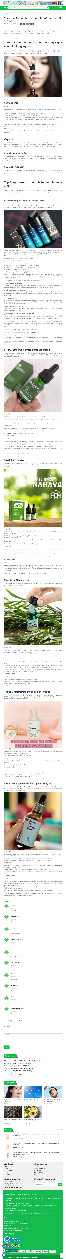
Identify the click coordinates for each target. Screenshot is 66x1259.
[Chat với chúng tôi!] (4, 1255)
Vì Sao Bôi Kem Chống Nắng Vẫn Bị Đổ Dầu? (16, 1071)
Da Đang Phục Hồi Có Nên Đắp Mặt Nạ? (14, 1066)
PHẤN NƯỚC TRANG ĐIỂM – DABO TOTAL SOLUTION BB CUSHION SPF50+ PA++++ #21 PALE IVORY (36, 1144)
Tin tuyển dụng (8, 1174)
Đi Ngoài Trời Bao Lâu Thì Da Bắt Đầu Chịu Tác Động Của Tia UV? (52, 1100)
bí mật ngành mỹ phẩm (10, 1223)
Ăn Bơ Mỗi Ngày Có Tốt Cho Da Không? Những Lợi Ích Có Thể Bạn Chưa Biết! (33, 1120)
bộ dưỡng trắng (8, 1226)
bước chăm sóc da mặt (10, 1228)
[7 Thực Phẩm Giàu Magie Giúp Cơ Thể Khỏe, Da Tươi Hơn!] (13, 1112)
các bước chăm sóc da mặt (24, 1228)
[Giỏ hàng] (59, 8)
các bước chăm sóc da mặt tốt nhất (13, 1230)
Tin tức (6, 1172)
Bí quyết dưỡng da (22, 1223)
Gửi (7, 1047)
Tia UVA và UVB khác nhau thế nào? (32, 1099)
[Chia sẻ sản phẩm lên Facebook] (32, 24)
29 (20, 1020)
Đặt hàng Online (9, 1182)
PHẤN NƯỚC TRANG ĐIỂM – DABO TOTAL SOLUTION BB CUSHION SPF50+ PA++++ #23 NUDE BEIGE (36, 1134)
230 (20, 1074)
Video (6, 1168)
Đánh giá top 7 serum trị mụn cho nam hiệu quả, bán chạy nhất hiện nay (32, 19)
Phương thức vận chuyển (11, 1184)
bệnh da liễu (21, 1221)
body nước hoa (17, 1226)
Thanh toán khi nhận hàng (11, 1185)
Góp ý (36, 1174)
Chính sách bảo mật (40, 1167)
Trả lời (13, 905)
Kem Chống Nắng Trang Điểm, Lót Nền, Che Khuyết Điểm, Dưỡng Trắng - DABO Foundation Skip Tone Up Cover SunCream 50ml (36, 1153)
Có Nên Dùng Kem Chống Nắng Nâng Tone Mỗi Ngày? (12, 1100)
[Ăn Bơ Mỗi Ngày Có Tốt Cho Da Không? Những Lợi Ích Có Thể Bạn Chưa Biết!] (33, 1112)
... (17, 1020)
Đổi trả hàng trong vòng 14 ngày (13, 1187)
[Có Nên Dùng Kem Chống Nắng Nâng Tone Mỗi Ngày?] (13, 1092)
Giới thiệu (7, 1167)
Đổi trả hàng (38, 1170)
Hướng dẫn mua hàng (40, 1168)
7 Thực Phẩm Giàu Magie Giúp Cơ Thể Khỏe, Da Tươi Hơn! (12, 1120)
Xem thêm (59, 1129)
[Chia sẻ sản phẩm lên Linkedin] (21, 24)
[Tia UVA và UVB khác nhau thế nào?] (33, 1092)
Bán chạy (8, 1130)
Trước (8, 1020)
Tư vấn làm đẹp (9, 1170)
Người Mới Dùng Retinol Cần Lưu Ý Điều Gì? (15, 1063)
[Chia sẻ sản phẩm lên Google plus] (29, 24)
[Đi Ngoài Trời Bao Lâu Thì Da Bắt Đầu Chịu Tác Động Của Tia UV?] (53, 1092)
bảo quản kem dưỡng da (10, 1221)
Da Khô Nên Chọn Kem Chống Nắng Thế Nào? (16, 1068)
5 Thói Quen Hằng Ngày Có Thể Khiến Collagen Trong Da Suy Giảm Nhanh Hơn (24, 1061)
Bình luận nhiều (9, 1083)
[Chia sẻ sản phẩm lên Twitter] (26, 24)
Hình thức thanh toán (40, 1172)
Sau (22, 1020)
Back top (58, 1006)
